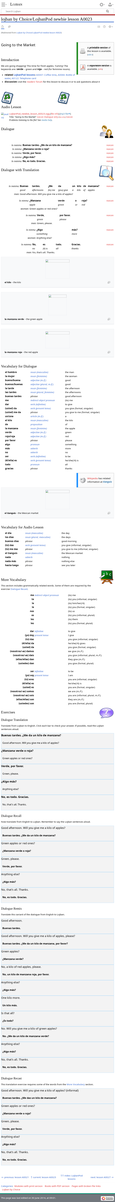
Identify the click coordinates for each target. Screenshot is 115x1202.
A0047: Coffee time (46, 74)
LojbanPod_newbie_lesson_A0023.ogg (29, 113)
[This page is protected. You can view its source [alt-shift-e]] (99, 27)
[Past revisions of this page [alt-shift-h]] (104, 27)
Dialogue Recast (19, 588)
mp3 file (64, 113)
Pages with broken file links (86, 1186)
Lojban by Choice (11, 1189)
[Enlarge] (108, 282)
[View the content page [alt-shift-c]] (2, 27)
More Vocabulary (76, 1084)
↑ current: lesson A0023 (43, 1177)
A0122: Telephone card (24, 78)
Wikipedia (92, 478)
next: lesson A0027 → (102, 1177)
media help (46, 120)
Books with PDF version (57, 1186)
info (100, 69)
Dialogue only (51, 116)
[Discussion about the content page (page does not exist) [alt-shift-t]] (9, 27)
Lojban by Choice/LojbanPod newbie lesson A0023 (38, 32)
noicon (40, 116)
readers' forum (35, 81)
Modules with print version (28, 1186)
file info (54, 113)
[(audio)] (5, 115)
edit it (90, 54)
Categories (7, 1186)
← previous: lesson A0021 (15, 1177)
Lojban (16, 4)
